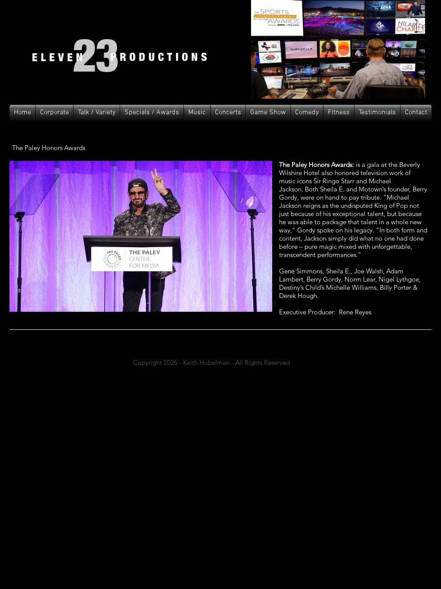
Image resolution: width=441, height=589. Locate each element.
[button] (197, 112)
